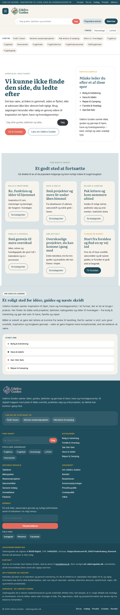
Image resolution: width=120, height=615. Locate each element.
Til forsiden (92, 270)
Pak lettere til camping (69, 38)
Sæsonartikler (9, 483)
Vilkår (64, 497)
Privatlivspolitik (69, 488)
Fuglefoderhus (54, 44)
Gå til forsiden (15, 131)
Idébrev (114, 2)
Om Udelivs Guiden (71, 469)
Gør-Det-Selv (88, 110)
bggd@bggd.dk (63, 564)
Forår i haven (19, 38)
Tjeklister (6, 469)
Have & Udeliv (89, 97)
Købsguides (8, 474)
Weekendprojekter (11, 478)
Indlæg (97, 2)
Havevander (22, 44)
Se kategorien (18, 214)
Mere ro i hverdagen (93, 38)
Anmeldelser (8, 492)
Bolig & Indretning (91, 93)
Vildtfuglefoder (95, 44)
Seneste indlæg (9, 488)
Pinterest (22, 536)
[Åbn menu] (5, 11)
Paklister (6, 497)
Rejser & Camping (91, 101)
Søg (76, 21)
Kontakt (65, 474)
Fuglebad (8, 44)
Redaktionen (68, 478)
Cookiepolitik (68, 492)
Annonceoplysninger (72, 483)
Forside (80, 2)
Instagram (8, 536)
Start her (111, 21)
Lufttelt (112, 30)
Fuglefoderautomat (74, 44)
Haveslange (99, 30)
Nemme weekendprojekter (42, 38)
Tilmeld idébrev (30, 526)
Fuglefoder (38, 44)
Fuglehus (111, 38)
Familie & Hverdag (91, 105)
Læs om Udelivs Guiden (43, 131)
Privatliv (105, 2)
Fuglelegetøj (9, 50)
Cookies (105, 609)
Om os (88, 2)
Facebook (34, 536)
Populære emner (92, 21)
